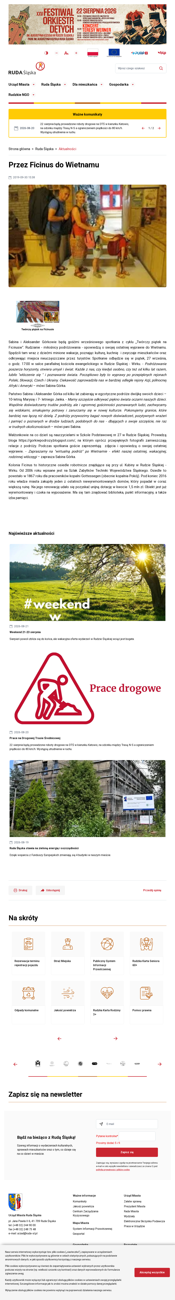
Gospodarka (119, 84)
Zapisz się (127, 1152)
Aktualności (67, 149)
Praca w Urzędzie (134, 1226)
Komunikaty (80, 1201)
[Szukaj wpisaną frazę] (162, 68)
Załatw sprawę (132, 1201)
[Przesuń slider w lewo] (59, 1038)
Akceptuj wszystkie (152, 1272)
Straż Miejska (68, 953)
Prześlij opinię (152, 890)
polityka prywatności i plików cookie (113, 1170)
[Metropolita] (38, 1063)
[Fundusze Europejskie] (114, 53)
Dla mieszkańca (85, 84)
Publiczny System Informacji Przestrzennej (107, 953)
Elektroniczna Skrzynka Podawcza (144, 1221)
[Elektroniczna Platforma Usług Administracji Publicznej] (139, 53)
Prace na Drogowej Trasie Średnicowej (85, 128)
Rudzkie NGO (19, 95)
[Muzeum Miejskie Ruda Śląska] (66, 1063)
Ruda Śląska (51, 84)
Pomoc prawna (146, 1002)
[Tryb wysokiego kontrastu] (46, 53)
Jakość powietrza (68, 1002)
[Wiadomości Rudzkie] (123, 1063)
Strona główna (19, 149)
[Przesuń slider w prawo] (115, 1038)
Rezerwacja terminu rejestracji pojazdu (28, 953)
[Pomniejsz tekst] (56, 53)
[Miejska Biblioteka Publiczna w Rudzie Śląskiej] (80, 1063)
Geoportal (78, 1233)
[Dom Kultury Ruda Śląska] (108, 1063)
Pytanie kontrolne (107, 1136)
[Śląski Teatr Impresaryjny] (94, 1063)
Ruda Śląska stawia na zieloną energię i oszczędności (87, 808)
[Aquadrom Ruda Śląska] (137, 1063)
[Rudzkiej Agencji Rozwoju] (52, 1063)
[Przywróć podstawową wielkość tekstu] (66, 53)
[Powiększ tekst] (76, 53)
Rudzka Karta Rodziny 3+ (107, 1002)
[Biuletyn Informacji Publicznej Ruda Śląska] (161, 53)
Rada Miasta (131, 1211)
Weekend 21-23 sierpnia (87, 592)
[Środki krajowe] (92, 53)
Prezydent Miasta (134, 1206)
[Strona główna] (27, 68)
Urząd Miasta (19, 84)
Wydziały (129, 1216)
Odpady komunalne (28, 1002)
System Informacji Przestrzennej (92, 1228)
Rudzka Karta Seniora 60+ (146, 953)
